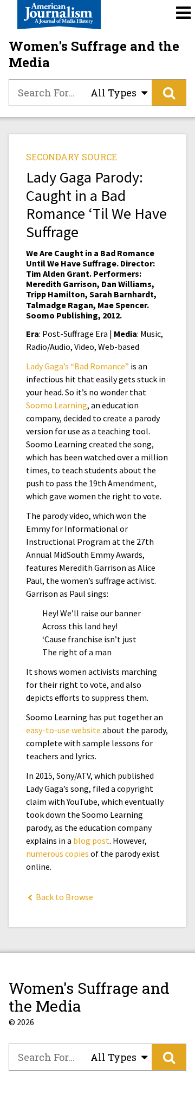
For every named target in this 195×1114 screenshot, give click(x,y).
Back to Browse (63, 896)
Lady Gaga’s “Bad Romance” (78, 366)
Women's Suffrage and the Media (94, 54)
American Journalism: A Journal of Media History (59, 14)
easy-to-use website (63, 730)
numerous (44, 853)
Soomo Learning (56, 405)
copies (77, 853)
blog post (91, 840)
